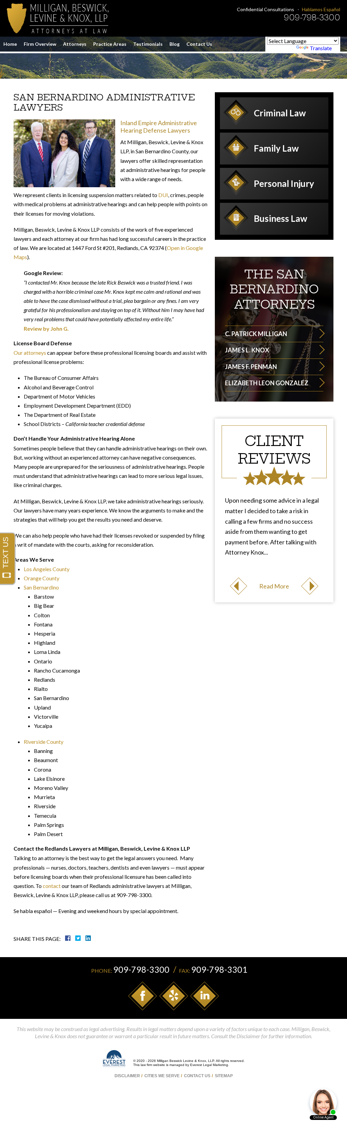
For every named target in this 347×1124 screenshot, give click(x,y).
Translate (321, 48)
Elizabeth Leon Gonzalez (266, 383)
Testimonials (148, 44)
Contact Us (199, 44)
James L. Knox (247, 350)
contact (52, 886)
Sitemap (224, 1075)
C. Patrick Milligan (256, 333)
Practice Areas (109, 44)
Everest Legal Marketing (209, 1064)
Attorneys (74, 44)
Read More (274, 586)
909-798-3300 (312, 17)
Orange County (41, 578)
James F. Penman (251, 366)
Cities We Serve (162, 1075)
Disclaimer (127, 1075)
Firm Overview (40, 44)
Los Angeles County (46, 569)
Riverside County (43, 741)
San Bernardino (41, 587)
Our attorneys (30, 352)
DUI (163, 195)
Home (10, 44)
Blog (174, 44)
